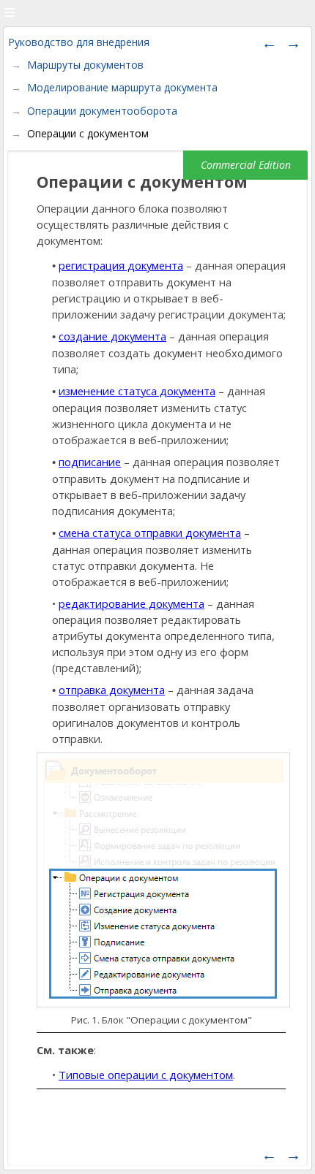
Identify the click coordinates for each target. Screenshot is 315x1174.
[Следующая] (293, 42)
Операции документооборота (102, 111)
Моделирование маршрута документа (122, 87)
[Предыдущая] (269, 42)
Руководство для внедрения (78, 42)
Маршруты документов (85, 65)
